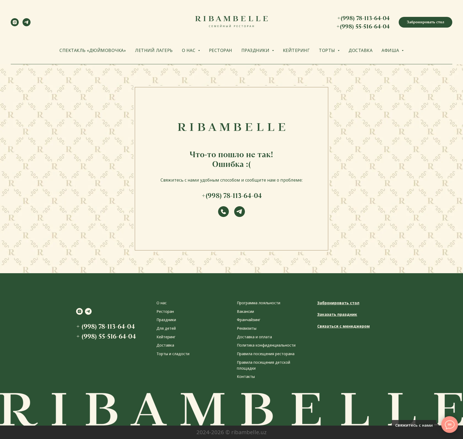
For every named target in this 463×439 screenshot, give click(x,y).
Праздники (166, 319)
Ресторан (165, 311)
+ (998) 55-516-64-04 (106, 336)
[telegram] (27, 24)
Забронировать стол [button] (338, 302)
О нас (161, 302)
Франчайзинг (248, 319)
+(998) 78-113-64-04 (363, 18)
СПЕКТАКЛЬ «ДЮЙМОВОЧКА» (92, 50)
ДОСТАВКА (360, 50)
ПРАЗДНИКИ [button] (256, 50)
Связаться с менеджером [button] (343, 326)
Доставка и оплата (254, 336)
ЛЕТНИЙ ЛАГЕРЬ (154, 50)
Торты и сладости (172, 353)
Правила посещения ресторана (265, 353)
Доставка (165, 345)
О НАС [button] (189, 50)
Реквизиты (246, 328)
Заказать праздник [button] (337, 314)
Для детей (166, 328)
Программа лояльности (258, 302)
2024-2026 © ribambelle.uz (231, 432)
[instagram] (15, 24)
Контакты (246, 376)
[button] (425, 22)
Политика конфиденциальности (266, 345)
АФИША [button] (391, 50)
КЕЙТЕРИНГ (296, 50)
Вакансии (245, 311)
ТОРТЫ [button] (327, 50)
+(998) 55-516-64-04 (363, 26)
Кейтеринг (166, 336)
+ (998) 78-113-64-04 (105, 326)
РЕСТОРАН (220, 50)
